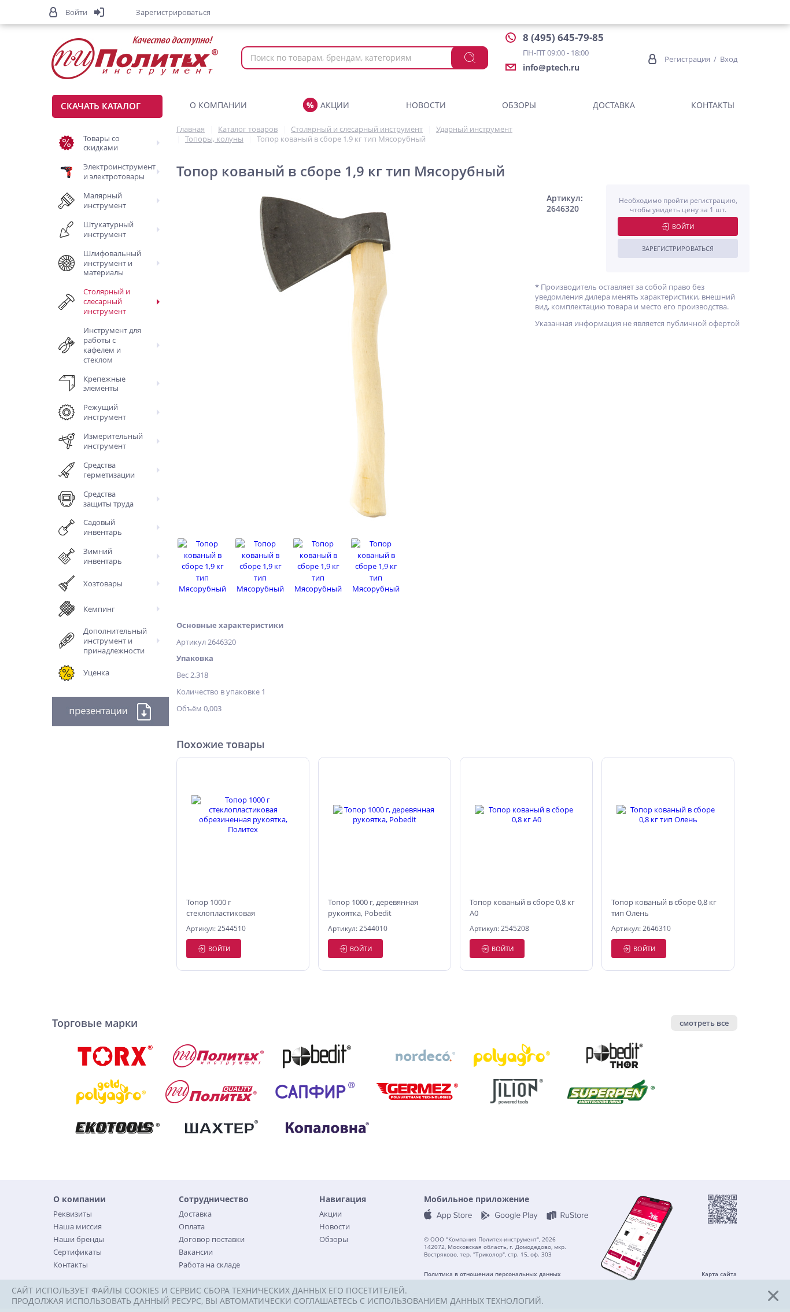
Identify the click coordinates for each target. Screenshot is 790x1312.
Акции (334, 104)
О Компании (218, 104)
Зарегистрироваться (678, 248)
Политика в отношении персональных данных (492, 1274)
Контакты (712, 104)
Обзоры (519, 104)
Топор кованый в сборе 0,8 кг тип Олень (664, 907)
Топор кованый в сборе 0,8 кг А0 (522, 907)
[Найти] (469, 57)
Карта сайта (719, 1274)
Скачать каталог (101, 106)
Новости (426, 104)
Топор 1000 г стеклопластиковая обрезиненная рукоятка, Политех (230, 907)
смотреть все (704, 1023)
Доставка (614, 104)
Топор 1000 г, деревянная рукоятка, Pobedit (373, 907)
